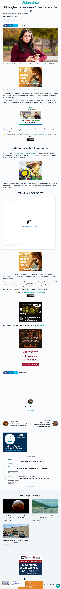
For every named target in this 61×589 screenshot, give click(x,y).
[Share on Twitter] (15, 25)
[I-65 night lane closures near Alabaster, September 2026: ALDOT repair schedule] (45, 506)
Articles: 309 (30, 410)
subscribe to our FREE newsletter (37, 134)
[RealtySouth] (30, 358)
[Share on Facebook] (5, 25)
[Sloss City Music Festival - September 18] (30, 338)
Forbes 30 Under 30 (39, 90)
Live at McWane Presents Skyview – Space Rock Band (33, 478)
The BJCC (10, 463)
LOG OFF (5, 274)
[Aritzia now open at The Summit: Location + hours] (16, 531)
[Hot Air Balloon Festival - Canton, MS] (30, 170)
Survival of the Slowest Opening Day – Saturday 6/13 (33, 468)
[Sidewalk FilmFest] (30, 312)
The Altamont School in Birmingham (26, 153)
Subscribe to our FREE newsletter (34, 292)
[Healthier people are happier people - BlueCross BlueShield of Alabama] (15, 442)
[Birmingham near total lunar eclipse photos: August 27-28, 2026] (16, 506)
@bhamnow (41, 325)
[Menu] (57, 2)
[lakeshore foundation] (30, 115)
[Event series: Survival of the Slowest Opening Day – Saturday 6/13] (17, 466)
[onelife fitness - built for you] (30, 76)
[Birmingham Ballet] (30, 585)
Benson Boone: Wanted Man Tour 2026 (33, 461)
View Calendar (30, 486)
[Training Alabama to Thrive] (30, 564)
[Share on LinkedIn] (10, 25)
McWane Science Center (13, 470)
